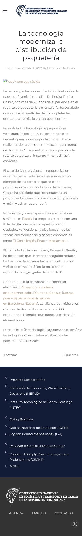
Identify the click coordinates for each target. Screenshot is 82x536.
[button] (5, 10)
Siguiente (69, 354)
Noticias (69, 68)
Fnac (41, 241)
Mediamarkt (58, 241)
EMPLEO (39, 513)
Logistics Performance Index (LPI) (35, 434)
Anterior (11, 354)
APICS (14, 466)
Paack (27, 219)
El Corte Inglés (24, 241)
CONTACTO (64, 513)
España (31, 304)
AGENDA (16, 513)
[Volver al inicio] (41, 10)
